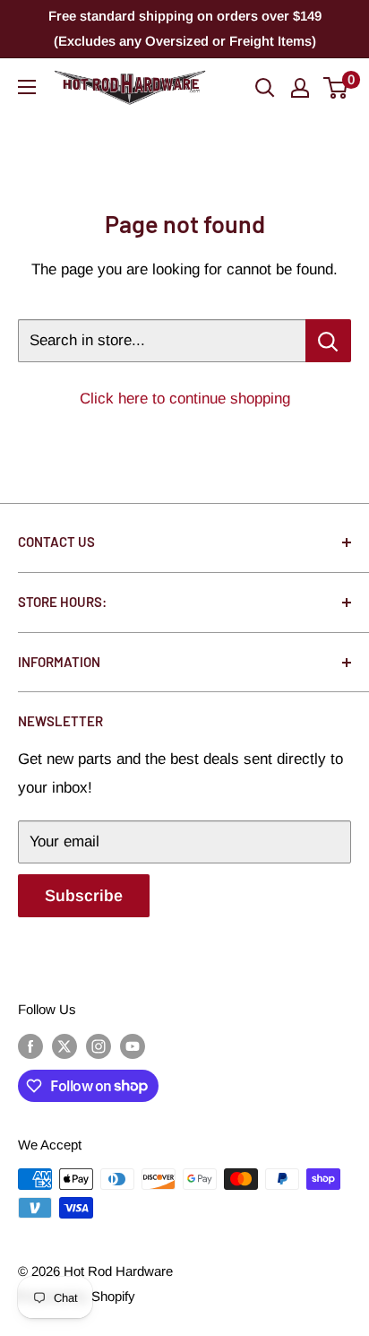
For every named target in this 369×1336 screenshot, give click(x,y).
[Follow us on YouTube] (132, 1046)
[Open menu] (27, 87)
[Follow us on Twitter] (64, 1046)
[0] (336, 88)
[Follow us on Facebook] (30, 1046)
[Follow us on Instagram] (98, 1046)
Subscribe (84, 896)
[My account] (300, 88)
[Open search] (265, 88)
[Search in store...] (328, 340)
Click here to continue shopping (185, 398)
